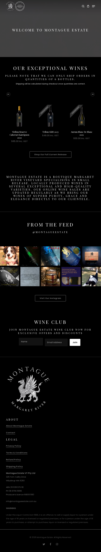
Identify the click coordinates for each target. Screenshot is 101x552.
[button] (93, 6)
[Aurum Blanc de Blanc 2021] (81, 116)
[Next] (93, 94)
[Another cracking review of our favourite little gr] (30, 256)
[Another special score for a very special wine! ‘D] (50, 256)
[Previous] (8, 94)
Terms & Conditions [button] (16, 452)
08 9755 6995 (15, 490)
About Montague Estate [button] (19, 426)
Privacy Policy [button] (13, 446)
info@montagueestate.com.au (21, 501)
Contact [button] (10, 432)
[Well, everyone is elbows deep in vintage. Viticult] (71, 276)
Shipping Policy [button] (14, 466)
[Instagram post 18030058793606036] (30, 276)
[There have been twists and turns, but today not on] (50, 276)
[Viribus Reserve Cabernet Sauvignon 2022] (19, 116)
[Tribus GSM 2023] (50, 116)
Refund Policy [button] (13, 459)
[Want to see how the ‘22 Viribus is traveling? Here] (71, 256)
